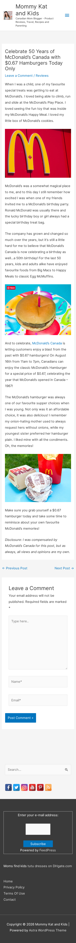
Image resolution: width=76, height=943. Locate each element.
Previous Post (14, 568)
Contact (10, 899)
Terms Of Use (14, 893)
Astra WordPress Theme (47, 930)
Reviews (42, 75)
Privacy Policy (14, 887)
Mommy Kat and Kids (31, 10)
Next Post (64, 568)
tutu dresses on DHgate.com (50, 866)
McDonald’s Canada (47, 343)
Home (8, 881)
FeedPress (47, 850)
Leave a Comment (19, 75)
